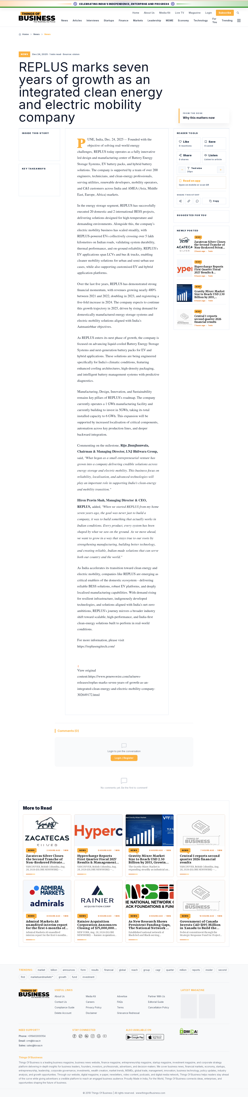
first (23, 977)
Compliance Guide (64, 1007)
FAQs (120, 1002)
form (83, 970)
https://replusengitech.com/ (96, 646)
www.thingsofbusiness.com (150, 1093)
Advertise (122, 996)
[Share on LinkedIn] (188, 201)
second (222, 970)
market (41, 970)
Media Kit (164, 12)
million (183, 970)
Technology (201, 20)
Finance (123, 20)
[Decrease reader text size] (182, 170)
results (95, 970)
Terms (120, 1007)
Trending (227, 20)
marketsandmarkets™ (42, 977)
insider (209, 970)
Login (208, 12)
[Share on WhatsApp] (197, 201)
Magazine (195, 12)
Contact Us (61, 1002)
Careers (90, 1002)
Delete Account (63, 1013)
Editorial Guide (156, 1002)
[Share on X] (180, 201)
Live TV (179, 12)
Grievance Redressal (128, 1013)
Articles (77, 20)
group (146, 970)
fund (74, 977)
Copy (216, 201)
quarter (170, 970)
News (64, 20)
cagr (158, 970)
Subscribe (225, 12)
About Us (149, 12)
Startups (109, 20)
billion (54, 970)
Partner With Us (156, 996)
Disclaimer (91, 1013)
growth (62, 977)
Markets (138, 20)
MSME (169, 20)
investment (88, 977)
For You (214, 20)
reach (134, 970)
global (122, 970)
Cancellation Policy (158, 1007)
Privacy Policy (94, 1007)
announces (69, 970)
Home (135, 12)
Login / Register (124, 757)
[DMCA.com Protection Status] (189, 1031)
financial (108, 970)
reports (196, 970)
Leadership (154, 20)
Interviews (93, 20)
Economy (183, 20)
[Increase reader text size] (220, 170)
